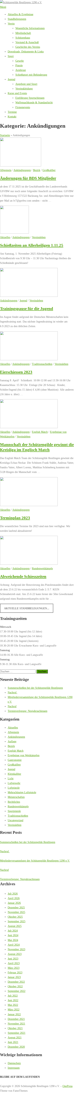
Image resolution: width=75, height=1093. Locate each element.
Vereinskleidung (24, 88)
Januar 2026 (14, 902)
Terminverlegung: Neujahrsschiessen (27, 710)
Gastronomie (15, 759)
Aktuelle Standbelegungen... (26, 608)
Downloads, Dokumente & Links (26, 51)
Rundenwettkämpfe (42, 568)
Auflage (12, 741)
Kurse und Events (17, 93)
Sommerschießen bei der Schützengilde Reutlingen (35, 687)
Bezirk (36, 170)
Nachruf (12, 692)
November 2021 (16, 1023)
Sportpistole (14, 811)
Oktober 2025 (15, 916)
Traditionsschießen (42, 363)
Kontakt (12, 116)
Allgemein (5, 170)
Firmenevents (22, 107)
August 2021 (15, 1037)
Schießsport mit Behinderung (31, 74)
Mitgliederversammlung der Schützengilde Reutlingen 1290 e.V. (35, 860)
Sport (11, 56)
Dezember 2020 (16, 1046)
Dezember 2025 (16, 907)
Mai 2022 (13, 1004)
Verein (11, 23)
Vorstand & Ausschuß (27, 42)
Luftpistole (14, 787)
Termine (12, 111)
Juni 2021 (13, 1042)
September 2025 (16, 921)
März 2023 (13, 967)
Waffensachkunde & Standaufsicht (34, 102)
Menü (3, 6)
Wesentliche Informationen (30, 28)
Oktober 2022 (15, 986)
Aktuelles (5, 237)
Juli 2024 (13, 930)
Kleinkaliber (14, 773)
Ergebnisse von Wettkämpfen (23, 755)
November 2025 (16, 912)
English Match (40, 431)
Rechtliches (14, 801)
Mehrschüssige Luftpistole (22, 792)
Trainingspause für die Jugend (26, 308)
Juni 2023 (13, 958)
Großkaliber (49, 170)
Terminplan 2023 (15, 518)
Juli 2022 (13, 995)
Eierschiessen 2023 (16, 372)
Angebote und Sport (26, 83)
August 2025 (15, 926)
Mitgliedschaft (23, 33)
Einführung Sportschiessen (29, 97)
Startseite (5, 135)
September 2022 (16, 991)
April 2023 (14, 963)
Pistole (19, 65)
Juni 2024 (13, 935)
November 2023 (16, 949)
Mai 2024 (13, 940)
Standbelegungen (17, 18)
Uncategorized (15, 820)
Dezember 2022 (16, 981)
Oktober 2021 (15, 1028)
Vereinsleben (39, 237)
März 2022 (13, 1009)
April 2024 (14, 944)
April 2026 (14, 898)
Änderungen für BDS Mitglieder (28, 178)
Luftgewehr (14, 783)
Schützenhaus (22, 37)
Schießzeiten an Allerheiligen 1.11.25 (31, 245)
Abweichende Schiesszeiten (23, 576)
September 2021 (16, 1032)
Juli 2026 (13, 893)
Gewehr (19, 60)
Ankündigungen (22, 170)
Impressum (14, 1067)
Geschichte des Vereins (27, 46)
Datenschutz (14, 1063)
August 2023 (15, 953)
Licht (10, 778)
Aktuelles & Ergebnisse (20, 14)
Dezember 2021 (16, 1018)
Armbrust (20, 70)
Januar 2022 (14, 1014)
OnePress (67, 1086)
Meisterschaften (16, 796)
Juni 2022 (13, 1000)
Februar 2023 (15, 972)
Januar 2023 (14, 977)
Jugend (11, 79)
